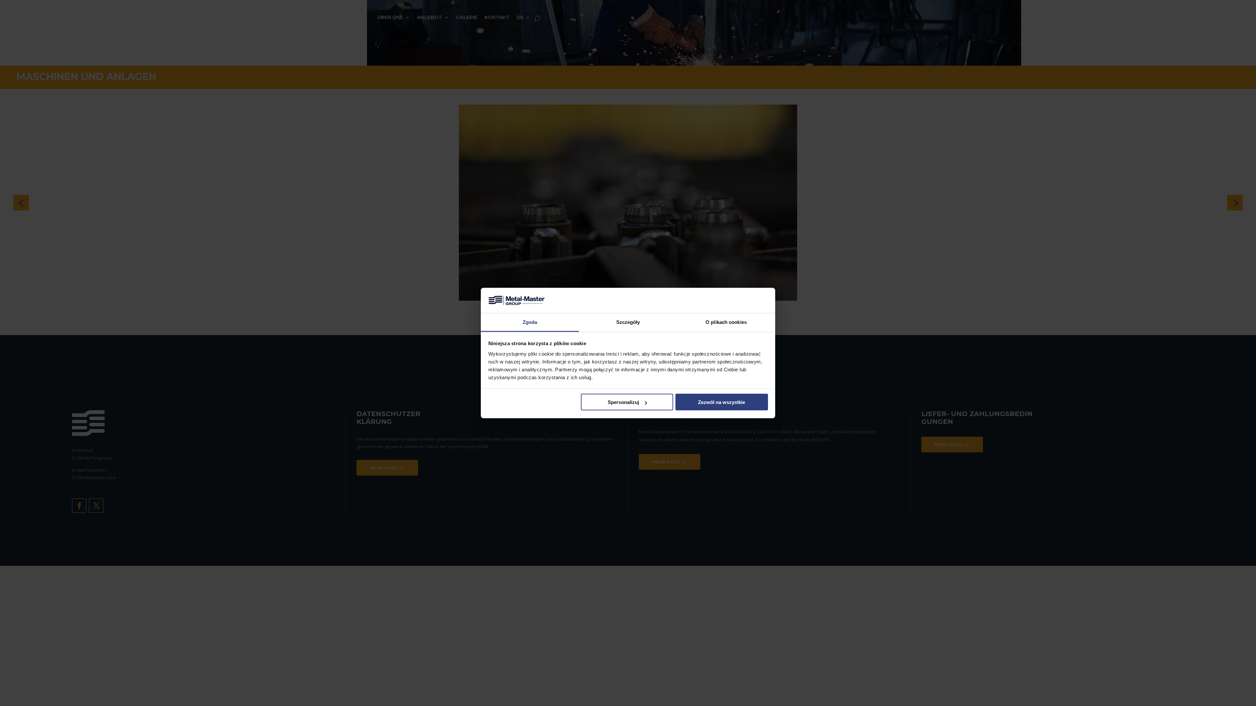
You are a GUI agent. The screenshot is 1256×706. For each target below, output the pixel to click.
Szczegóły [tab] (628, 322)
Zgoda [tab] (530, 322)
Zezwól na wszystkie (721, 402)
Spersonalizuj (623, 402)
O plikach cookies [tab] (726, 322)
